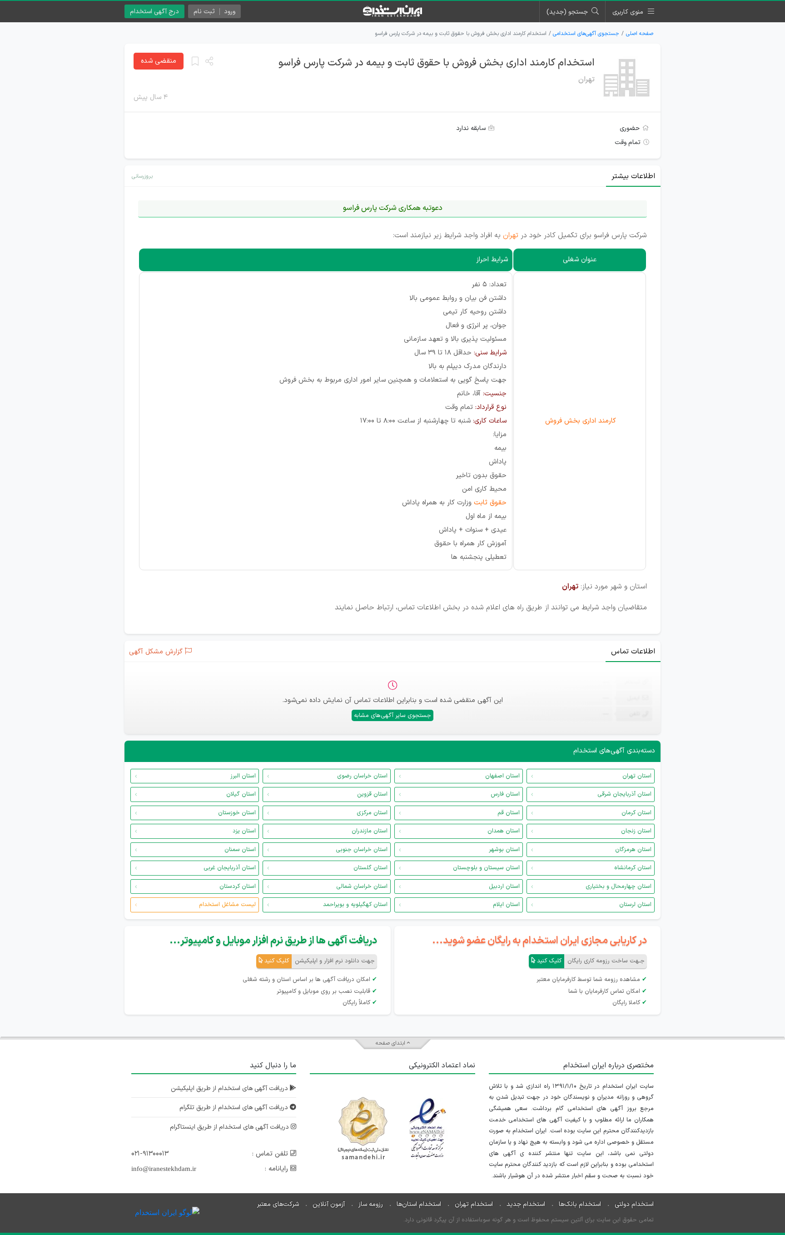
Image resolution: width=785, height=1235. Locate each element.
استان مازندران (370, 831)
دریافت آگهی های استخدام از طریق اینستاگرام (230, 1127)
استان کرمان (636, 812)
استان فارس (505, 794)
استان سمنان (240, 849)
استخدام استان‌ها (419, 1204)
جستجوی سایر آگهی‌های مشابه (392, 715)
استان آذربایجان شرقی (624, 794)
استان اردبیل (504, 886)
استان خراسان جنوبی (362, 849)
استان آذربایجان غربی (230, 867)
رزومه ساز (370, 1204)
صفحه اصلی (639, 34)
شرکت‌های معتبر (278, 1204)
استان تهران (636, 776)
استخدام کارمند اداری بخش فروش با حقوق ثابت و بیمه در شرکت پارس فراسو (436, 62)
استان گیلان (241, 794)
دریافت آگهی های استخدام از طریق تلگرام (234, 1107)
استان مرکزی (372, 812)
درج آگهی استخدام (154, 11)
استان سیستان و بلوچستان (486, 867)
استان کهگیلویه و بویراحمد (355, 904)
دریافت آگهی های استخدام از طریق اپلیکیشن (230, 1088)
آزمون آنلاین (329, 1204)
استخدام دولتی (634, 1204)
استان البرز (243, 776)
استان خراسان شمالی (362, 886)
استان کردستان (237, 886)
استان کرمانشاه (632, 867)
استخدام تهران (474, 1204)
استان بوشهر (504, 849)
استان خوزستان (237, 812)
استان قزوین (372, 794)
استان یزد (244, 831)
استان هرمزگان (633, 849)
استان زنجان (636, 831)
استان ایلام (506, 904)
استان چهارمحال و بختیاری (618, 886)
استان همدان (503, 831)
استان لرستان (635, 904)
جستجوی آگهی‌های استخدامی (586, 34)
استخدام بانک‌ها (580, 1204)
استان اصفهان (502, 776)
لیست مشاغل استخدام (227, 904)
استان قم (508, 812)
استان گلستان (370, 867)
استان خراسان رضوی (362, 776)
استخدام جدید (526, 1204)
